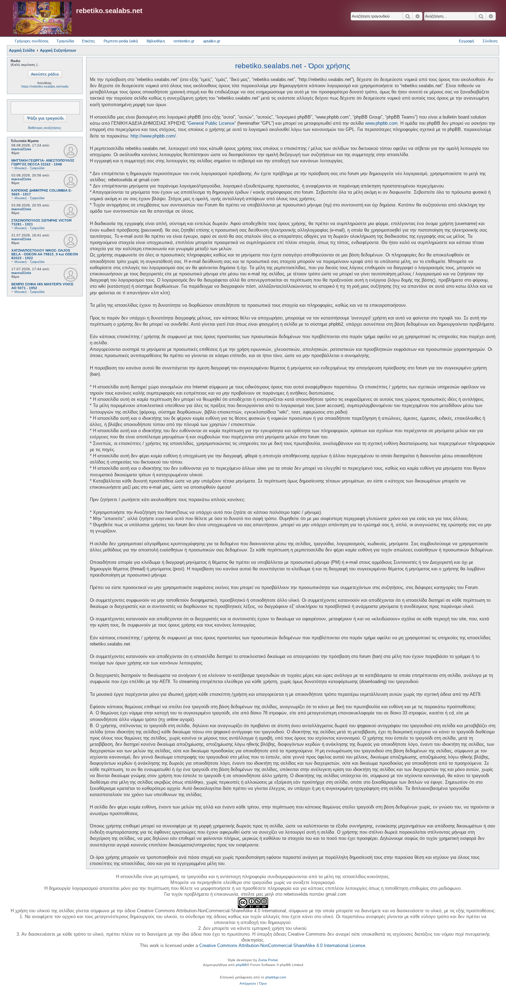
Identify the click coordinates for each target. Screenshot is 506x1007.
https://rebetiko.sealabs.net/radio (44, 86)
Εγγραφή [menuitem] (466, 41)
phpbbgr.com (275, 977)
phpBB (241, 965)
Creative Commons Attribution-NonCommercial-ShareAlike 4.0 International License (282, 945)
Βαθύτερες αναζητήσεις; (45, 128)
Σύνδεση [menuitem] (490, 41)
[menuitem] (248, 983)
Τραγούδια (65, 41)
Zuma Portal (267, 960)
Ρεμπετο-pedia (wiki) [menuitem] (121, 41)
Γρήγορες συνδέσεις (32, 41)
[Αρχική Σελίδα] (42, 18)
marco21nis (21, 149)
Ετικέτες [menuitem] (88, 41)
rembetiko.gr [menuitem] (183, 41)
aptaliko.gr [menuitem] (211, 41)
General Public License (211, 123)
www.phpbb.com (381, 123)
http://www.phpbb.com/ (153, 136)
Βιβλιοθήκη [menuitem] (156, 41)
